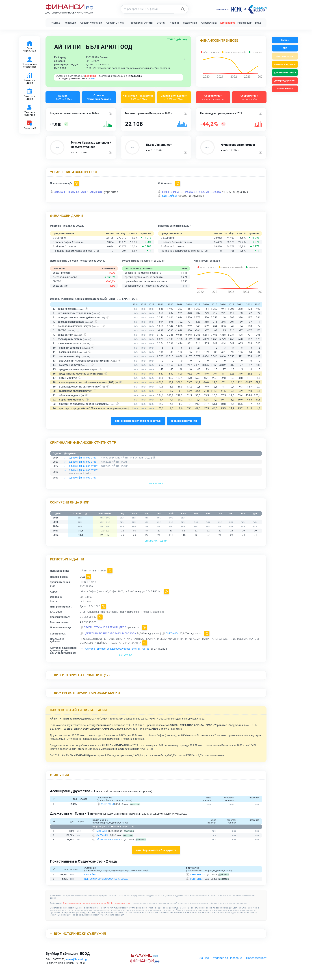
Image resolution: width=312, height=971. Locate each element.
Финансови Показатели (138, 97)
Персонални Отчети (141, 22)
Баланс (63, 97)
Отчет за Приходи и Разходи (99, 97)
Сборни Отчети (115, 22)
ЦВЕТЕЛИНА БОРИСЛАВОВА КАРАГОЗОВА (106, 879)
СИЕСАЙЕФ (169, 196)
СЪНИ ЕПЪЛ (107, 804)
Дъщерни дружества (285, 80)
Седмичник (190, 22)
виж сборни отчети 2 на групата (156, 850)
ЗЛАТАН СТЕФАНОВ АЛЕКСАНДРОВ (78, 192)
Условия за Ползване (227, 958)
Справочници (209, 22)
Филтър (55, 22)
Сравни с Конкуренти (174, 97)
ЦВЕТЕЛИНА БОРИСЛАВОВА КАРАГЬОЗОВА (191, 192)
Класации (70, 22)
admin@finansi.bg (76, 959)
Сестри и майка (285, 89)
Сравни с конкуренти (284, 64)
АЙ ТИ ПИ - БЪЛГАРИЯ (108, 839)
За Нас (204, 958)
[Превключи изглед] (184, 59)
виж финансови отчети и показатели (138, 420)
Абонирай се (227, 22)
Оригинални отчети (286, 72)
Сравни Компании (91, 22)
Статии (161, 22)
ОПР (285, 48)
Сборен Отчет (213, 97)
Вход (258, 22)
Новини (174, 22)
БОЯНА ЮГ (102, 831)
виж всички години (156, 540)
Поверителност (256, 958)
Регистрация (244, 22)
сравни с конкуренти (184, 420)
